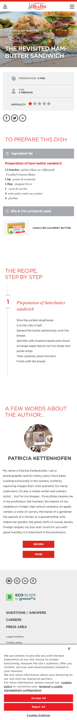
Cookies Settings (38, 715)
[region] (38, 682)
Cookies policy (14, 642)
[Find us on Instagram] (17, 581)
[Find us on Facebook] (33, 581)
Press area (16, 627)
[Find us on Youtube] (9, 581)
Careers (14, 620)
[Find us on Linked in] (25, 581)
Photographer (22, 32)
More (38, 554)
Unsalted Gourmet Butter (52, 227)
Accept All (38, 698)
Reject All (38, 706)
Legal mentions (14, 636)
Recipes (39, 544)
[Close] (69, 648)
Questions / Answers (26, 613)
